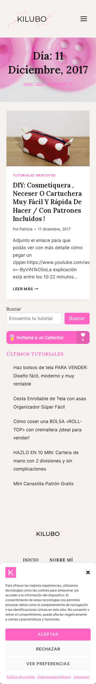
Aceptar (48, 634)
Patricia (26, 229)
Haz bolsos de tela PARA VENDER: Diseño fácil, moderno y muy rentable (50, 376)
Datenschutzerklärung (54, 677)
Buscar (13, 309)
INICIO (31, 559)
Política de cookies (21, 677)
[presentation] (48, 138)
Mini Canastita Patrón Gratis (43, 483)
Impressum (82, 677)
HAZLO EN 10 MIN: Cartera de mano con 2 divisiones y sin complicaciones (46, 461)
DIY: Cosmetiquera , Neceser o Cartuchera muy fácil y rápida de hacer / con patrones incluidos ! (47, 202)
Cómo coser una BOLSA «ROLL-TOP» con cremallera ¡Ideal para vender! (47, 429)
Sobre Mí (61, 559)
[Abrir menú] (86, 18)
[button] (88, 572)
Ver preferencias (48, 663)
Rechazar (48, 649)
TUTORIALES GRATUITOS (34, 175)
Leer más (25, 289)
